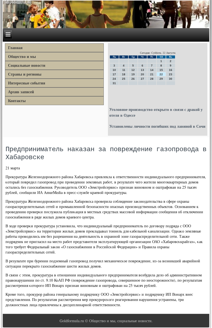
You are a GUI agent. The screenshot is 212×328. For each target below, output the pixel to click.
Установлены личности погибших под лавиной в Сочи (157, 126)
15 (161, 69)
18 (123, 74)
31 (114, 83)
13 (142, 69)
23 (170, 74)
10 (114, 69)
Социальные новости (26, 65)
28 (151, 78)
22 (161, 74)
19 (133, 74)
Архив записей (21, 92)
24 (114, 78)
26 (133, 78)
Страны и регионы (24, 74)
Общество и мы (22, 56)
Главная (15, 47)
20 (142, 74)
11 (123, 69)
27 (142, 78)
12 (133, 69)
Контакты (17, 100)
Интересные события (26, 83)
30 (170, 78)
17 (114, 74)
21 (151, 74)
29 (161, 78)
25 (123, 78)
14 (151, 69)
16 (170, 69)
